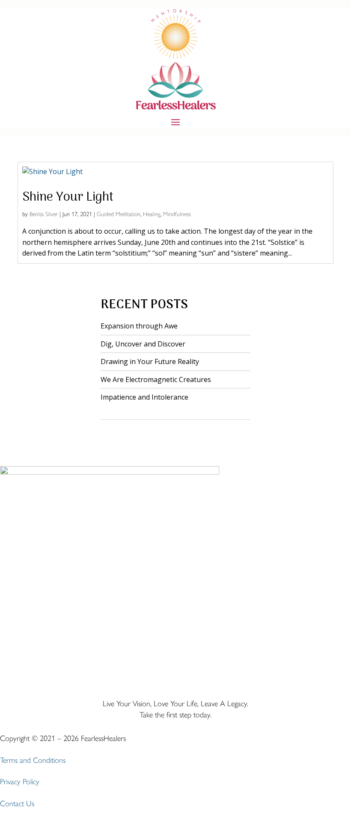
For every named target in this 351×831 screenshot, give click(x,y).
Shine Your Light (67, 197)
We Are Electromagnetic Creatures (156, 379)
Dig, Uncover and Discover (143, 344)
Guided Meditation (118, 214)
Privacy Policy (19, 781)
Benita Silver (44, 214)
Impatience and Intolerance (144, 397)
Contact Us (17, 803)
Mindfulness (177, 214)
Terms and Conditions (32, 760)
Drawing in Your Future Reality (150, 361)
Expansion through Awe (139, 326)
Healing (152, 214)
